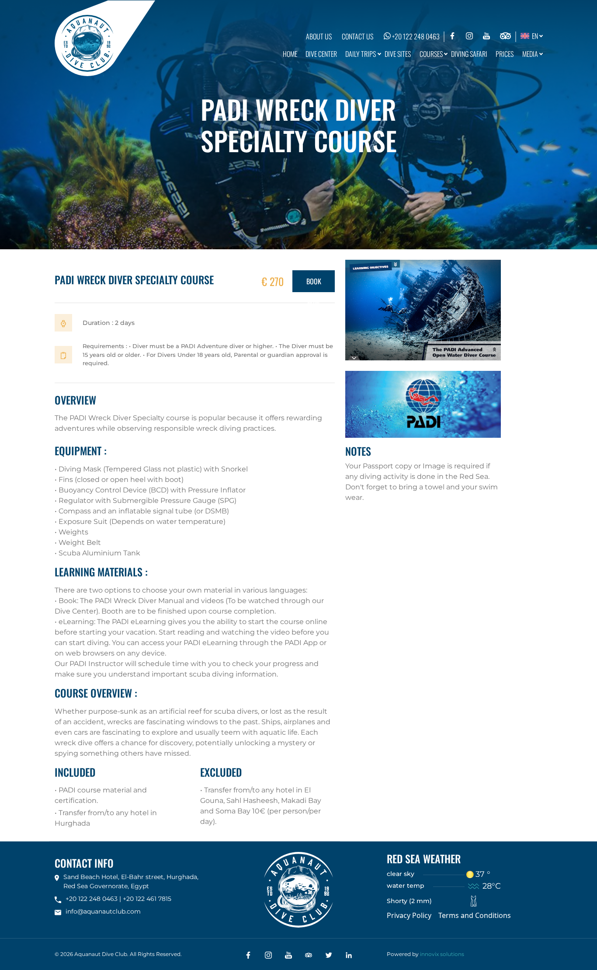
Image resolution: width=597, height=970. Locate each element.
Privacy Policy (409, 915)
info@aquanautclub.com (103, 911)
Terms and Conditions (474, 915)
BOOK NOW (313, 284)
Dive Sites (398, 54)
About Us (319, 36)
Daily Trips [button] (360, 54)
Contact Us (357, 36)
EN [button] (533, 36)
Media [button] (530, 54)
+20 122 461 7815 (147, 899)
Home (290, 54)
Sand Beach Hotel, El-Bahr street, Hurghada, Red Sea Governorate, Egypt (130, 881)
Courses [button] (431, 54)
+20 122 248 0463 (415, 36)
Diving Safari (469, 54)
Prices (505, 54)
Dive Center (321, 54)
